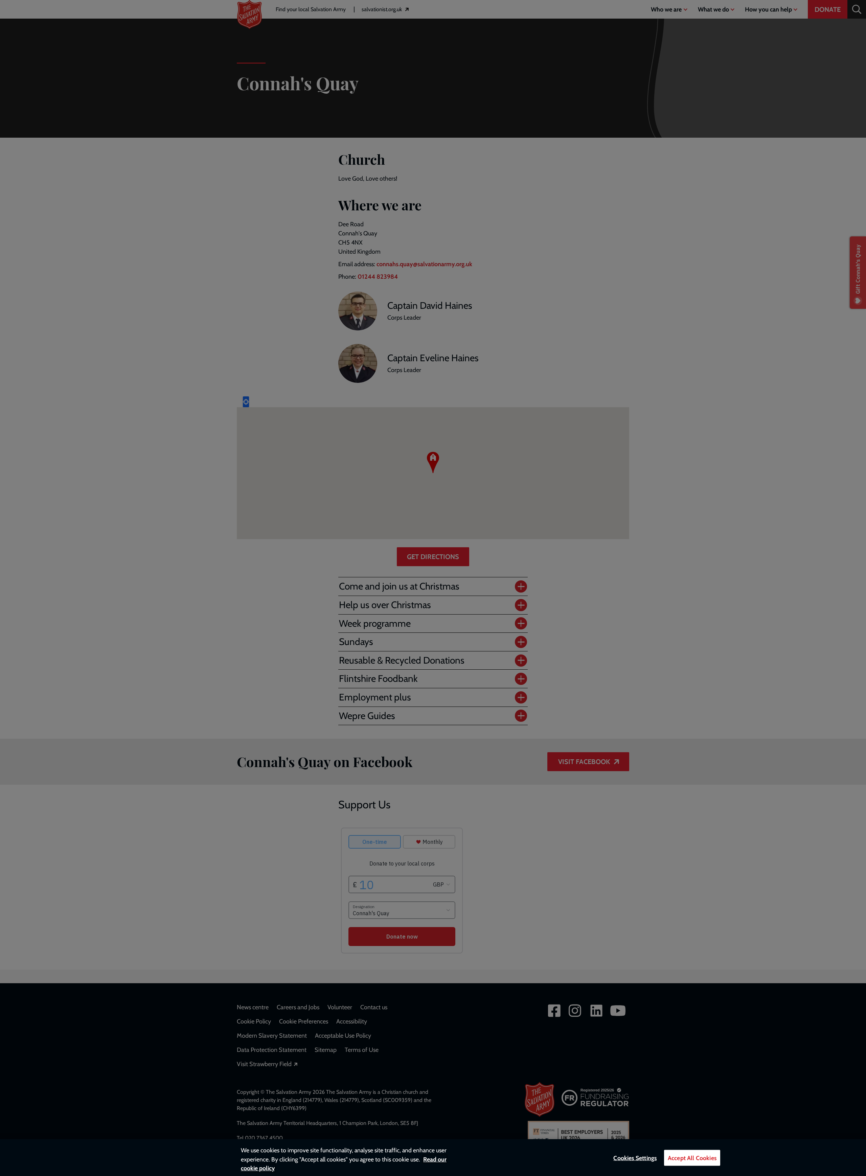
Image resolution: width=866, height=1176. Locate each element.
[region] (433, 1157)
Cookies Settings (635, 1157)
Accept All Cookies (692, 1157)
